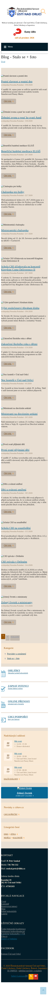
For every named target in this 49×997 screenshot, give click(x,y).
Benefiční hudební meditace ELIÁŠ (20, 151)
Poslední (15, 637)
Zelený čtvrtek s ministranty (16, 602)
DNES (6, 834)
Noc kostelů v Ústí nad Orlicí (17, 380)
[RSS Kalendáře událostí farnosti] (31, 977)
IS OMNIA (12, 971)
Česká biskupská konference (13, 929)
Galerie (4, 914)
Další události (11, 779)
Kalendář (5, 904)
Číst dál (8, 101)
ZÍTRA (13, 834)
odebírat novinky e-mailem (30, 971)
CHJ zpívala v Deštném (14, 561)
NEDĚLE (7, 838)
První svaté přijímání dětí (15, 449)
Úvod (3, 62)
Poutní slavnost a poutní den (16, 81)
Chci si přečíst (10, 814)
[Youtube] (35, 977)
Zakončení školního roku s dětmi (19, 343)
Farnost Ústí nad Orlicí (11, 954)
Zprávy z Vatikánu (9, 939)
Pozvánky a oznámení (16, 654)
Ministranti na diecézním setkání (19, 413)
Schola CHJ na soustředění (16, 527)
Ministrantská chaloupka (14, 230)
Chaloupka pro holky (12, 191)
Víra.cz (4, 936)
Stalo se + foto (13, 658)
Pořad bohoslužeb (8, 911)
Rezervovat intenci (9, 906)
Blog (3, 909)
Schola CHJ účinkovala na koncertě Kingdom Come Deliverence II (20, 268)
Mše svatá (18, 741)
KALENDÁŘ (17, 838)
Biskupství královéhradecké (13, 931)
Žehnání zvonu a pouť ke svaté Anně (21, 117)
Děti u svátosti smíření (13, 489)
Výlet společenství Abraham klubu (20, 307)
